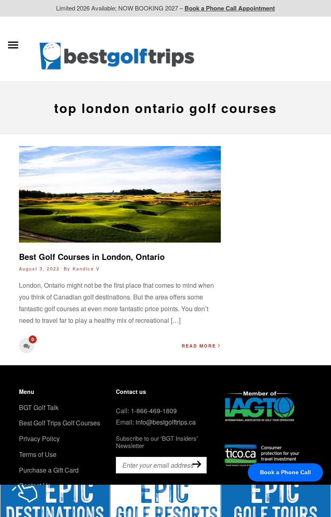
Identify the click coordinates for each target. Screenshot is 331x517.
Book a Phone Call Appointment (229, 8)
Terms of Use (38, 454)
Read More (199, 346)
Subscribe (196, 464)
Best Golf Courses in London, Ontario (92, 256)
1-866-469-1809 (154, 410)
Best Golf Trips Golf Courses (59, 422)
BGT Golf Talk (39, 407)
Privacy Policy (39, 438)
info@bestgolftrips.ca (166, 422)
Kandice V (86, 268)
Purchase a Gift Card (49, 470)
